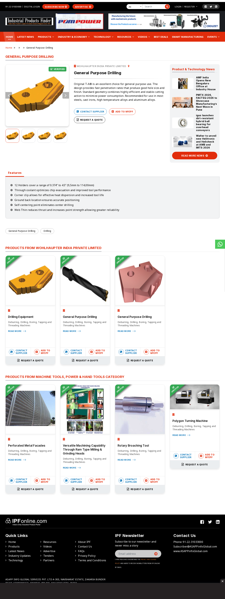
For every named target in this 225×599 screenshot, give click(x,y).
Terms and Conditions (92, 560)
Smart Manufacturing (187, 36)
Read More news (193, 155)
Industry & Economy (73, 36)
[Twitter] (211, 6)
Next (65, 95)
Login (178, 6)
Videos (143, 36)
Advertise (81, 6)
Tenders (48, 556)
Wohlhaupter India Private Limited (101, 66)
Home (9, 36)
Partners (49, 560)
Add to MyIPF (124, 111)
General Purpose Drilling (22, 230)
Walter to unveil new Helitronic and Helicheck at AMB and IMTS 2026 (206, 141)
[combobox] (135, 6)
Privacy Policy (87, 556)
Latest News (25, 36)
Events (212, 36)
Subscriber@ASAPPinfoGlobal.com (195, 546)
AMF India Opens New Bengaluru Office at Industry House (206, 83)
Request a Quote (91, 119)
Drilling (47, 230)
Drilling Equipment (21, 317)
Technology (102, 36)
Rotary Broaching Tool (133, 445)
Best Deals (161, 36)
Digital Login (32, 6)
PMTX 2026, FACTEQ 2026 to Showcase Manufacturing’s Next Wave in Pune (206, 102)
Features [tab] (15, 173)
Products (45, 36)
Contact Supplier (92, 111)
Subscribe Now (54, 6)
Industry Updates (19, 556)
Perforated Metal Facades (26, 445)
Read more (15, 331)
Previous (8, 95)
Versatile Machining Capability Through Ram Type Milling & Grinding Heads (84, 449)
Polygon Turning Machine (190, 421)
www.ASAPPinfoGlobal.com (190, 551)
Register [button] (189, 6)
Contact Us (85, 546)
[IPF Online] (29, 21)
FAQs (81, 551)
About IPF (84, 542)
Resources (124, 36)
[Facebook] (206, 6)
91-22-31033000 (13, 6)
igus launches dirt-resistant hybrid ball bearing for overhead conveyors (205, 123)
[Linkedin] (216, 6)
